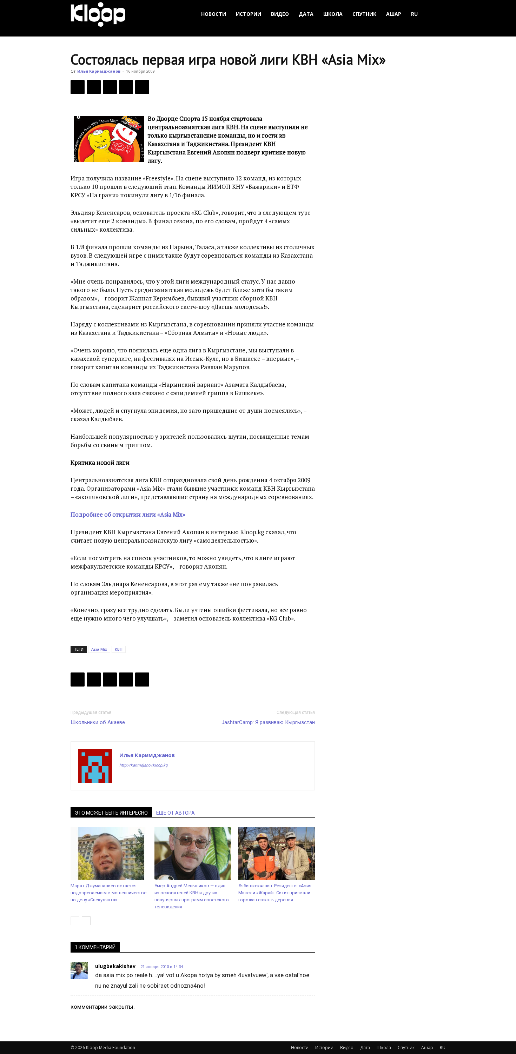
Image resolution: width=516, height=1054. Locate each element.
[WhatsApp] (142, 87)
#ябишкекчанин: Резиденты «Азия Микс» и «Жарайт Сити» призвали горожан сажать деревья (274, 892)
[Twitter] (94, 87)
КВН (119, 649)
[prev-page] (75, 920)
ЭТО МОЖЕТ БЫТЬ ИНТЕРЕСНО (111, 813)
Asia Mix (99, 649)
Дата (306, 14)
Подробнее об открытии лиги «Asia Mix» (128, 514)
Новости (213, 14)
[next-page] (86, 920)
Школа (333, 14)
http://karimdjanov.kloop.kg (143, 765)
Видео (280, 14)
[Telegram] (126, 87)
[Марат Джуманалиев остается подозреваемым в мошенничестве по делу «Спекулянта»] (109, 853)
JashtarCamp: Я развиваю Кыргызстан (268, 722)
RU (414, 14)
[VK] (110, 87)
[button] (437, 14)
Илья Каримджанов (98, 71)
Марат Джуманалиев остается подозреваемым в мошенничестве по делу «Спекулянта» (108, 892)
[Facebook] (78, 87)
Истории (248, 14)
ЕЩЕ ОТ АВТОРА (175, 813)
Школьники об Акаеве (98, 722)
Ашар (393, 14)
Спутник (364, 14)
